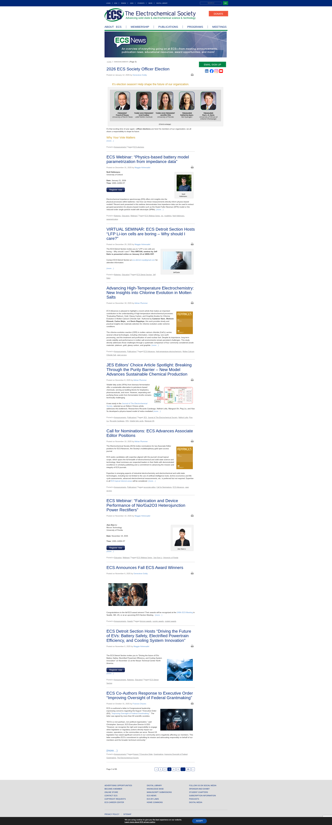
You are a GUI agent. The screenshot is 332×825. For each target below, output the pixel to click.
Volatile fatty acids (137, 421)
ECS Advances (149, 351)
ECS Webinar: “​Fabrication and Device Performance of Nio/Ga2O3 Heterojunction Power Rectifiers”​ (145, 505)
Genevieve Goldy (140, 75)
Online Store (111, 792)
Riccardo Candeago (117, 421)
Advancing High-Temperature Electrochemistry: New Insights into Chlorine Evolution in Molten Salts (150, 292)
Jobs (131, 3)
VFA (127, 421)
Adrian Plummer (141, 303)
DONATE (218, 13)
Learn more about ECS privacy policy (140, 822)
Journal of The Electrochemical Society (162, 417)
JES (145, 417)
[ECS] (150, 15)
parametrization (112, 219)
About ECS (113, 27)
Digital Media (195, 802)
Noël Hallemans (178, 216)
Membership (140, 27)
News (150, 3)
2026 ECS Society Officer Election (138, 69)
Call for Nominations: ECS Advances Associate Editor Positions (149, 433)
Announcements (120, 147)
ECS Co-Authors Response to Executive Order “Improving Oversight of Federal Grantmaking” (149, 695)
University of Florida (170, 558)
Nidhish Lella (183, 417)
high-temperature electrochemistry (169, 351)
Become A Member (113, 789)
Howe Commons (155, 802)
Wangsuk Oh (149, 421)
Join (115, 3)
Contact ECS (111, 796)
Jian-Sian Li (157, 558)
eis (162, 216)
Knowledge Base (155, 789)
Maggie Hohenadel (142, 167)
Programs (195, 27)
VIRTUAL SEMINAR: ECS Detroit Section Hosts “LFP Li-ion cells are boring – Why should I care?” (150, 234)
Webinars (133, 216)
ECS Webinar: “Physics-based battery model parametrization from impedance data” (147, 159)
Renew (123, 3)
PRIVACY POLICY (112, 814)
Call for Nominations (164, 487)
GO (225, 3)
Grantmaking (158, 754)
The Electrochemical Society (128, 758)
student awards (170, 621)
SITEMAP (127, 814)
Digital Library (162, 3)
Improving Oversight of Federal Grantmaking (130, 713)
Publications (168, 27)
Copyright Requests (115, 799)
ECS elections (138, 147)
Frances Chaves (139, 704)
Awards (130, 621)
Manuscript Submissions (159, 792)
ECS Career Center (114, 802)
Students (140, 3)
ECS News (151, 796)
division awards (145, 621)
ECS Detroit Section (144, 275)
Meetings (219, 27)
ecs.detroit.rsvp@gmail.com (143, 260)
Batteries (117, 216)
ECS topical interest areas (121, 481)
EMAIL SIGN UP (212, 64)
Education (125, 216)
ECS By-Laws (153, 799)
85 (188, 769)
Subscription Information (202, 796)
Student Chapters (198, 792)
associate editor (149, 487)
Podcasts (194, 799)
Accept (199, 821)
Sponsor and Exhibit (199, 789)
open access (122, 355)
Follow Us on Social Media (202, 785)
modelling (167, 216)
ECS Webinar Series (152, 216)
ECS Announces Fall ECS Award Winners (144, 567)
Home (109, 62)
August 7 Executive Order (143, 754)
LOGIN (108, 3)
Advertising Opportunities (118, 785)
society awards (158, 621)
